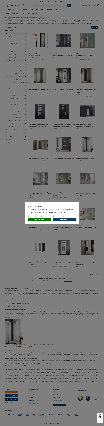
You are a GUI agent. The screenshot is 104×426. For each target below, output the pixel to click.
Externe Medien (58, 215)
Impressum (63, 212)
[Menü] (102, 414)
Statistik (38, 215)
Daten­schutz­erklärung (50, 212)
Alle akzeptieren (39, 219)
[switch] (100, 421)
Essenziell (32, 215)
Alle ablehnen (64, 219)
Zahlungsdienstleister (47, 215)
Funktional (67, 215)
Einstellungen (73, 215)
